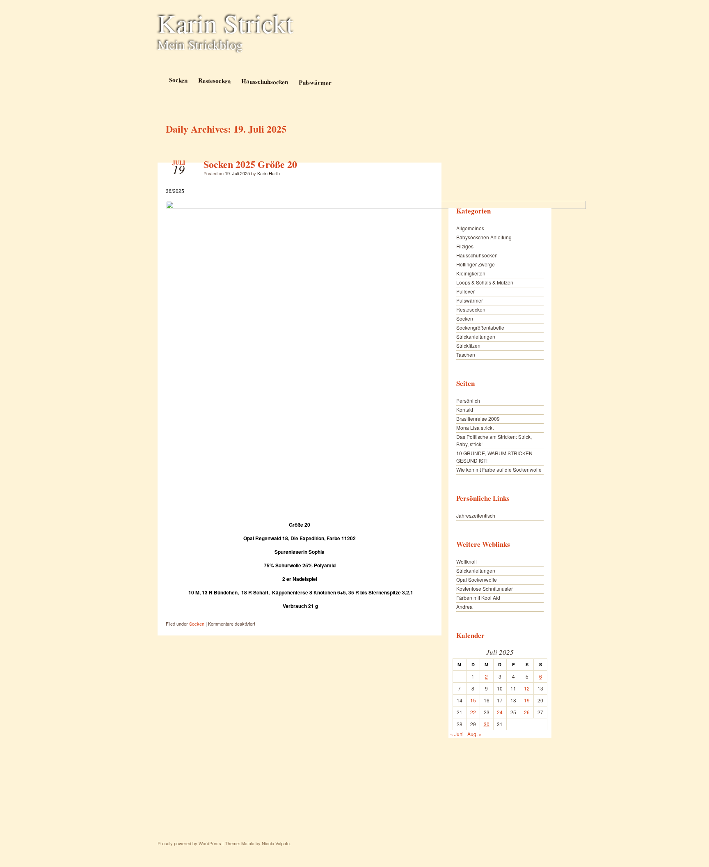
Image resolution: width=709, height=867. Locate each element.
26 (527, 712)
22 (473, 712)
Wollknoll (466, 561)
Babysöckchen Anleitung (484, 237)
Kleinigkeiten (470, 273)
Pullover (465, 291)
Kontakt (464, 409)
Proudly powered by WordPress (189, 843)
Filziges (464, 246)
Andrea (464, 606)
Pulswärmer (314, 82)
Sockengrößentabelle (480, 327)
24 (500, 712)
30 (486, 723)
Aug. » (474, 733)
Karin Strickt (226, 23)
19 (527, 700)
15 (473, 700)
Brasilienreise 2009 (478, 418)
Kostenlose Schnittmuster (484, 588)
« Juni (457, 733)
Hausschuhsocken (264, 81)
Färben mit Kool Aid (478, 597)
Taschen (465, 354)
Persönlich (468, 400)
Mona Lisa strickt (475, 427)
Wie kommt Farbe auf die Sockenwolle (499, 469)
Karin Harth (268, 173)
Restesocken (214, 80)
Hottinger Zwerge (475, 264)
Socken (178, 80)
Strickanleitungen (475, 336)
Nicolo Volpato (276, 843)
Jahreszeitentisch (475, 515)
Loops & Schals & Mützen (484, 282)
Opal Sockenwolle (476, 579)
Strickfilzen (468, 345)
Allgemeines (470, 228)
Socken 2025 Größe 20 (250, 164)
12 (527, 688)
